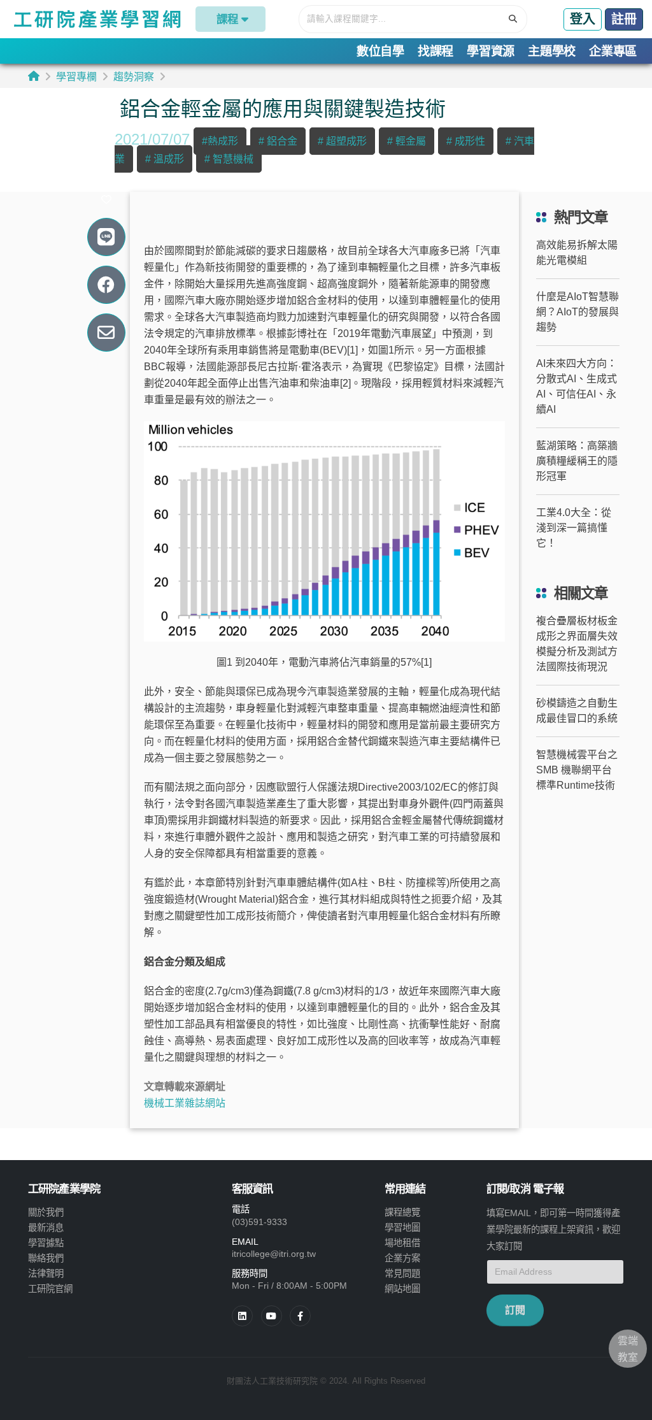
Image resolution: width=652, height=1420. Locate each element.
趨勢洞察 (133, 76)
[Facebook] (300, 1315)
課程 (227, 19)
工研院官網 (50, 1289)
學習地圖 (402, 1228)
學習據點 (46, 1243)
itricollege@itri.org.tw (274, 1254)
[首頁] (33, 76)
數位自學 (380, 51)
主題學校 (552, 51)
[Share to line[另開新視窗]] (106, 237)
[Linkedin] (242, 1315)
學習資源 (490, 51)
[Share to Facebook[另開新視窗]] (106, 285)
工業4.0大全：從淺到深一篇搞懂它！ (573, 528)
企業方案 (402, 1258)
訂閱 (515, 1310)
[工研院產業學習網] (96, 19)
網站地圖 (402, 1289)
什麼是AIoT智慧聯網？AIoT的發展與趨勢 (577, 312)
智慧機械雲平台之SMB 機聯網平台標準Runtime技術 (577, 770)
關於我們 (46, 1212)
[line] (271, 1315)
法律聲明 (46, 1273)
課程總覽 (402, 1212)
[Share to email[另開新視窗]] (106, 333)
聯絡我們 (46, 1258)
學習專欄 (76, 76)
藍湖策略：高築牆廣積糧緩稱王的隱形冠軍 (577, 461)
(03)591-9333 (259, 1222)
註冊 (624, 19)
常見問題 (402, 1273)
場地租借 (402, 1243)
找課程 (435, 51)
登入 (582, 19)
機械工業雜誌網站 (184, 1103)
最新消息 (46, 1228)
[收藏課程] (106, 200)
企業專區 (613, 51)
